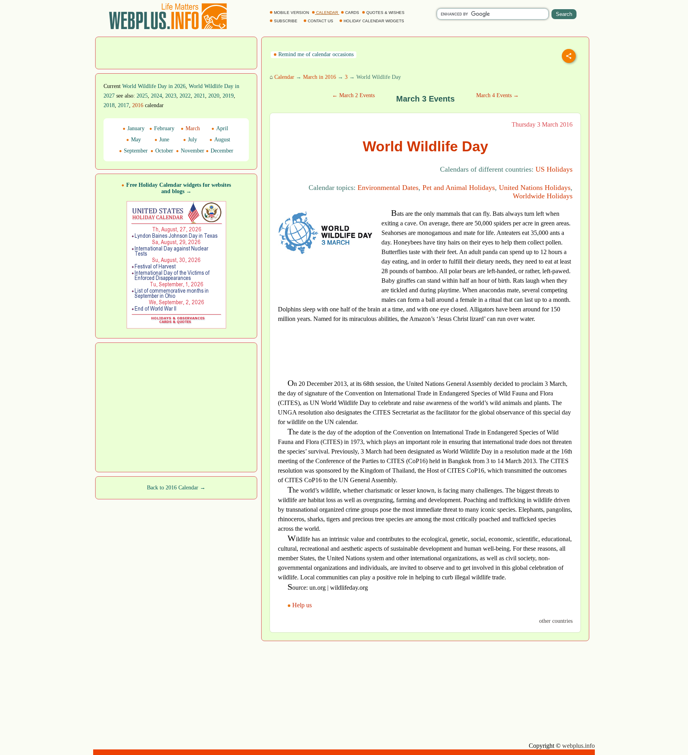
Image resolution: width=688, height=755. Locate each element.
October (163, 151)
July (191, 140)
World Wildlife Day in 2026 (154, 86)
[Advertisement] (176, 52)
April (221, 128)
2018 (109, 105)
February (163, 128)
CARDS (352, 12)
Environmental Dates (388, 188)
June (163, 140)
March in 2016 (319, 77)
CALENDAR (327, 12)
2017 (123, 105)
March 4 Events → (497, 95)
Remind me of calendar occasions (315, 54)
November (191, 151)
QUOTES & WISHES (385, 12)
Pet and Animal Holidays (458, 188)
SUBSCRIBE (286, 21)
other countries (556, 621)
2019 (228, 96)
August (221, 140)
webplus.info (578, 745)
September (135, 151)
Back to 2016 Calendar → (176, 488)
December (221, 151)
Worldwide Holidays (543, 196)
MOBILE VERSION (291, 12)
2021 (199, 96)
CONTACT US (320, 21)
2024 (156, 96)
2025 (142, 96)
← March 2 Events (353, 95)
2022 (185, 96)
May (135, 140)
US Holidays (554, 169)
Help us (302, 605)
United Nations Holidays (535, 188)
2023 (170, 96)
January (135, 128)
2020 (213, 96)
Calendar (284, 77)
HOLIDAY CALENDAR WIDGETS (373, 21)
